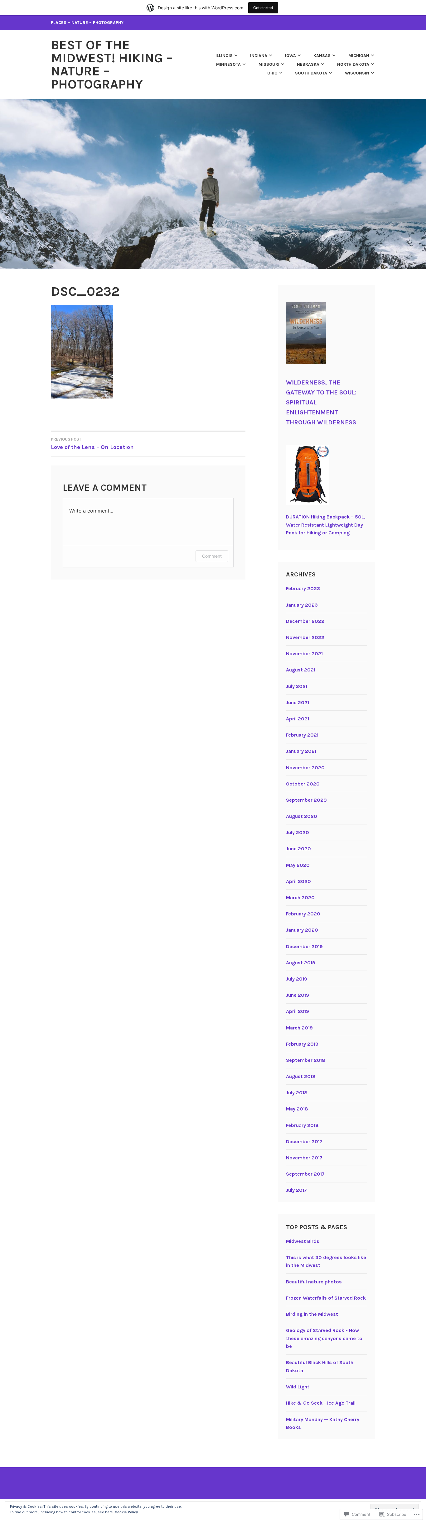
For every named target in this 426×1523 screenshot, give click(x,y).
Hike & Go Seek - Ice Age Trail (321, 1403)
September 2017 (305, 1174)
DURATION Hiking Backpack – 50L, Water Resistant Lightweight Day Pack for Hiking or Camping (325, 525)
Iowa (290, 55)
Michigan (358, 55)
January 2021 (301, 751)
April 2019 (297, 1011)
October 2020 (303, 784)
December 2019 (304, 946)
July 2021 (296, 686)
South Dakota (311, 73)
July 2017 (296, 1190)
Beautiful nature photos (314, 1282)
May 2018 (297, 1109)
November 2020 (305, 768)
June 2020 (298, 849)
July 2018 (296, 1093)
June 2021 (297, 702)
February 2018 (302, 1125)
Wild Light (297, 1387)
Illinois (224, 55)
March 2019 (299, 1028)
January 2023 (302, 605)
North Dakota (353, 64)
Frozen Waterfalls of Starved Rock (326, 1298)
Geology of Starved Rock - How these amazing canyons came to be (324, 1338)
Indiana (258, 55)
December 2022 (305, 621)
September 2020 (306, 800)
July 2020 (297, 832)
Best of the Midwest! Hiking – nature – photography (112, 64)
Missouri (269, 64)
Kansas (322, 55)
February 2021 (302, 735)
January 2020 (302, 930)
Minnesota (228, 64)
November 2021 (304, 653)
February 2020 (303, 914)
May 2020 (298, 865)
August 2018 (301, 1076)
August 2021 (300, 670)
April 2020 (298, 881)
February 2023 (303, 588)
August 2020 (301, 816)
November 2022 (305, 637)
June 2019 (297, 995)
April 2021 (297, 719)
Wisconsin (357, 73)
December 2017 (304, 1141)
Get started (263, 7)
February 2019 (302, 1044)
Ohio (272, 73)
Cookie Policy (126, 1512)
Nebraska (308, 64)
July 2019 (296, 979)
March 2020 (300, 897)
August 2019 (300, 963)
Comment (212, 556)
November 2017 (304, 1158)
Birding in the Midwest (312, 1314)
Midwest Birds (302, 1241)
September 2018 (305, 1060)
